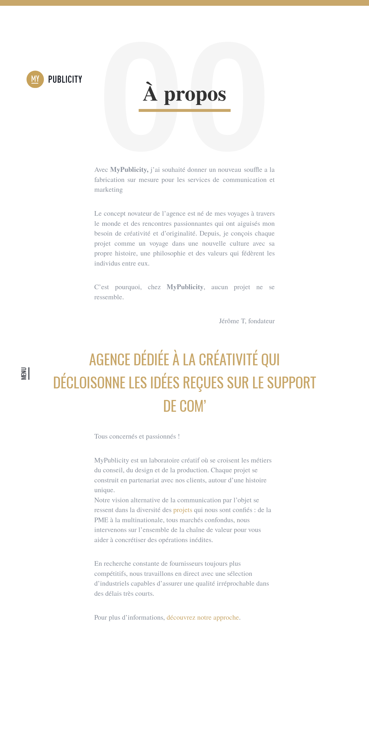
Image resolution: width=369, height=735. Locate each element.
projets (182, 509)
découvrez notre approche (203, 617)
